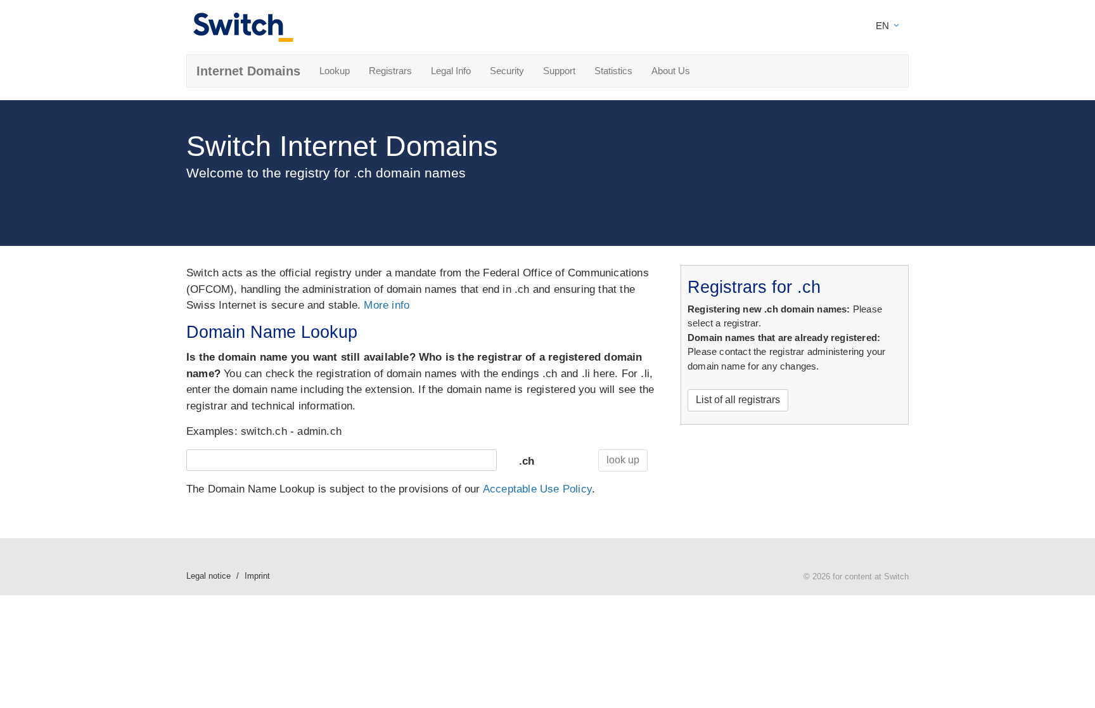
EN (884, 25)
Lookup (334, 70)
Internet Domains (248, 71)
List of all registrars (738, 399)
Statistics (613, 70)
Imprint (257, 576)
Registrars (390, 70)
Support (559, 70)
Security (507, 70)
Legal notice (208, 576)
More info (386, 305)
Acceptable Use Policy (537, 489)
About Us (670, 70)
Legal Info (451, 70)
